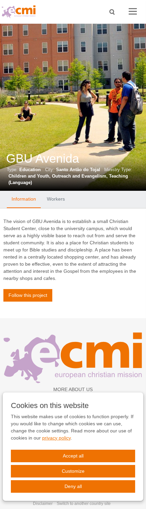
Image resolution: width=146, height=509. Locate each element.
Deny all (73, 486)
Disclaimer (43, 503)
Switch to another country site (84, 503)
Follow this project (27, 295)
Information (24, 199)
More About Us (73, 389)
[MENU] (133, 12)
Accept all (73, 456)
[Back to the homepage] (20, 12)
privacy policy (56, 438)
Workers (56, 199)
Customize (73, 471)
